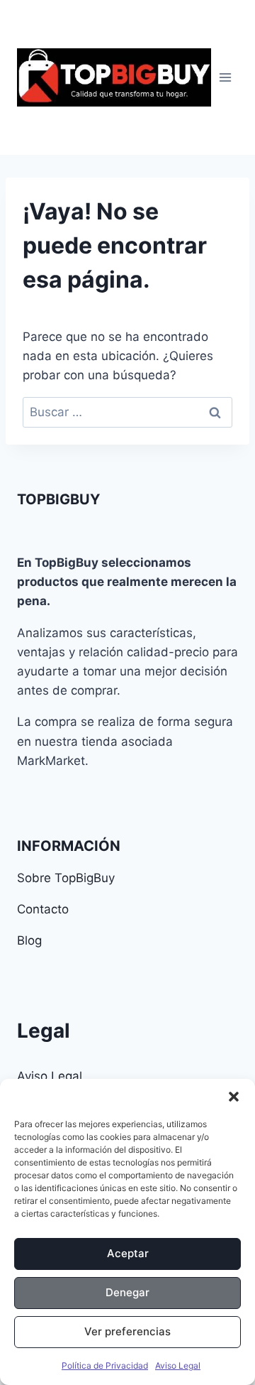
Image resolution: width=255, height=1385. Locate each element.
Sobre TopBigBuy (66, 878)
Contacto (43, 909)
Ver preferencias (127, 1331)
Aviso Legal (177, 1365)
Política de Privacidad (105, 1365)
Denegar (127, 1292)
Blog (29, 940)
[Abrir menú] (225, 77)
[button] (234, 1097)
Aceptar (128, 1253)
